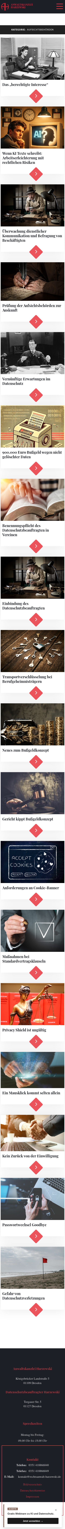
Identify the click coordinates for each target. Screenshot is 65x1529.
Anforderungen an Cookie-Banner (30, 887)
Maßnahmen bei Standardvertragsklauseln (24, 958)
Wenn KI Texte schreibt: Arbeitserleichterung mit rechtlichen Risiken (23, 158)
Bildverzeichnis (32, 1484)
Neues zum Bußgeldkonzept (25, 750)
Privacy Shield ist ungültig (24, 1030)
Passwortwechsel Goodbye (24, 1224)
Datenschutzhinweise (32, 1490)
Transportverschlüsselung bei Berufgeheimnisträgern (27, 679)
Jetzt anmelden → (33, 1521)
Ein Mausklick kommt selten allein (31, 1092)
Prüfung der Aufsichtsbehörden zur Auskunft (31, 307)
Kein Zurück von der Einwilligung (30, 1156)
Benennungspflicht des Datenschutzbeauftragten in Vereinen (25, 530)
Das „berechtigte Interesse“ (25, 84)
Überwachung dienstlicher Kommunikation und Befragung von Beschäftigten (32, 236)
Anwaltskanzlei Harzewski (22, 6)
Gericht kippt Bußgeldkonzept (27, 819)
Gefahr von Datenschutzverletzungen (23, 1295)
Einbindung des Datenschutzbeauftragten (23, 605)
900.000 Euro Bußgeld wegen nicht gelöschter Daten (32, 454)
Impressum (32, 1496)
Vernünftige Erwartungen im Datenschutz (26, 381)
